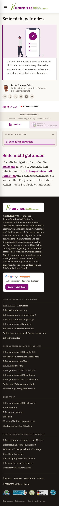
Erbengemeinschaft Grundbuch (19, 375)
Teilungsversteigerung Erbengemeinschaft (24, 333)
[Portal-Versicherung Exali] (53, 493)
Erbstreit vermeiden (13, 412)
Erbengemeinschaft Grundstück (19, 352)
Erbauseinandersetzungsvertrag (19, 315)
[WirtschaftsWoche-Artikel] (34, 107)
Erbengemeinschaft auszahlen (18, 328)
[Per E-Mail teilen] (4, 96)
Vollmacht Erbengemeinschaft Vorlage (22, 449)
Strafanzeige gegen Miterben (17, 426)
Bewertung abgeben (17, 287)
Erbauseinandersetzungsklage (18, 319)
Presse (40, 478)
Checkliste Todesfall (13, 454)
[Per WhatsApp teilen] (10, 96)
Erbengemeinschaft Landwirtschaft (21, 379)
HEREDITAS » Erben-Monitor (16, 484)
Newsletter (29, 478)
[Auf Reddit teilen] (32, 96)
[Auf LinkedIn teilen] (26, 96)
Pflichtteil (9, 175)
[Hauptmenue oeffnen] (5, 7)
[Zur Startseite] (29, 6)
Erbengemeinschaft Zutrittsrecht (19, 370)
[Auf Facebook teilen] (21, 96)
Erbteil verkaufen (11, 337)
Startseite (8, 166)
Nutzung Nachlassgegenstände (19, 421)
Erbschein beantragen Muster (18, 463)
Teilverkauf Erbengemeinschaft (19, 384)
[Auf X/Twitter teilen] (15, 96)
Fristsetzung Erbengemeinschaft (19, 444)
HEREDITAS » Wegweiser (15, 305)
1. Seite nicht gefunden (19, 141)
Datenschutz (20, 501)
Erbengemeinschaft (39, 171)
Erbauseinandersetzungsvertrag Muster (23, 440)
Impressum (8, 501)
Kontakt (18, 478)
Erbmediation (10, 407)
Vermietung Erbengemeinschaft (19, 388)
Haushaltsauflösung (13, 365)
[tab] (15, 124)
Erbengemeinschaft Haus (16, 361)
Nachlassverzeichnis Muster (17, 467)
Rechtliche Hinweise (28, 114)
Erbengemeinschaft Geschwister (19, 403)
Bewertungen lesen (30, 281)
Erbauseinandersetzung (15, 310)
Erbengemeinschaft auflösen (17, 324)
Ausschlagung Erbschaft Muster (19, 458)
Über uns (7, 478)
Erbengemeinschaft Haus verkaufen (21, 356)
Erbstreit (7, 416)
